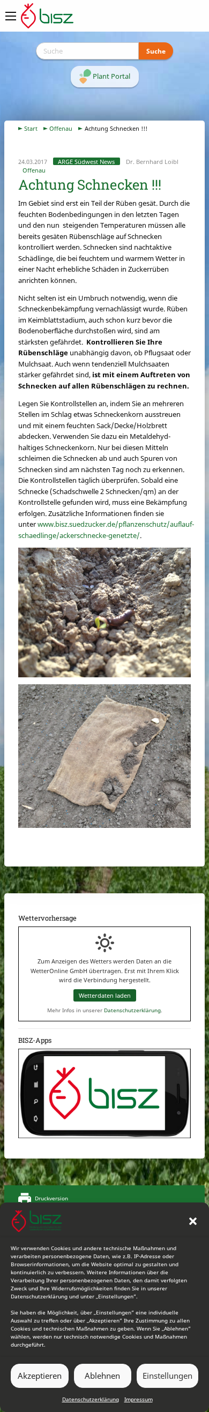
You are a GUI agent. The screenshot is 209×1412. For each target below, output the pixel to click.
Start (31, 128)
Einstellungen (167, 1375)
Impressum (138, 1399)
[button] (193, 1221)
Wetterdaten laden (105, 995)
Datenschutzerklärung (90, 1399)
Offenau (60, 128)
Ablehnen (102, 1375)
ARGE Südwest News (86, 162)
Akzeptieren (40, 1375)
